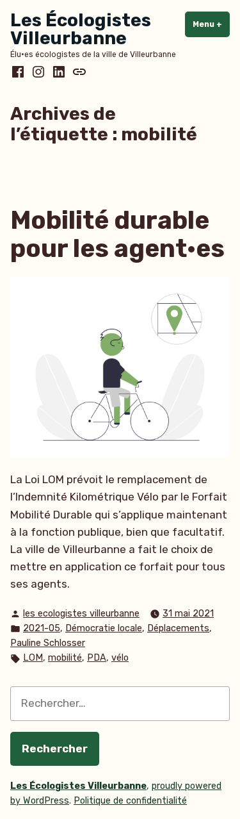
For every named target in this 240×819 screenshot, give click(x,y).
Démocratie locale (103, 628)
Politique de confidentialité (130, 800)
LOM (33, 657)
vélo (120, 657)
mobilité (65, 657)
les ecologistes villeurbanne (81, 613)
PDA (96, 657)
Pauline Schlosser (47, 643)
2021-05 (41, 628)
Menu (211, 24)
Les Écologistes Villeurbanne (80, 29)
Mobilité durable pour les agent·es (117, 235)
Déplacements (178, 628)
